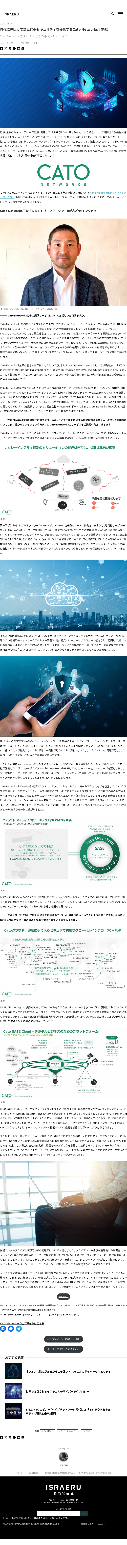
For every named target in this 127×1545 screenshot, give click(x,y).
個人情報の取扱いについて (73, 1503)
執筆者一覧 (73, 1500)
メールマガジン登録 (63, 1509)
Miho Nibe (8, 43)
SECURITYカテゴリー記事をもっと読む (63, 1339)
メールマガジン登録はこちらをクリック (63, 1349)
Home (19, 1473)
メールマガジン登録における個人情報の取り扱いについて (29, 1518)
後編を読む (63, 1296)
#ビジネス (86, 1431)
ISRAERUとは (63, 1500)
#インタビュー (47, 1431)
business (33, 1473)
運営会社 (52, 1500)
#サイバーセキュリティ (68, 1431)
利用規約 (47, 1503)
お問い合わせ (57, 1503)
